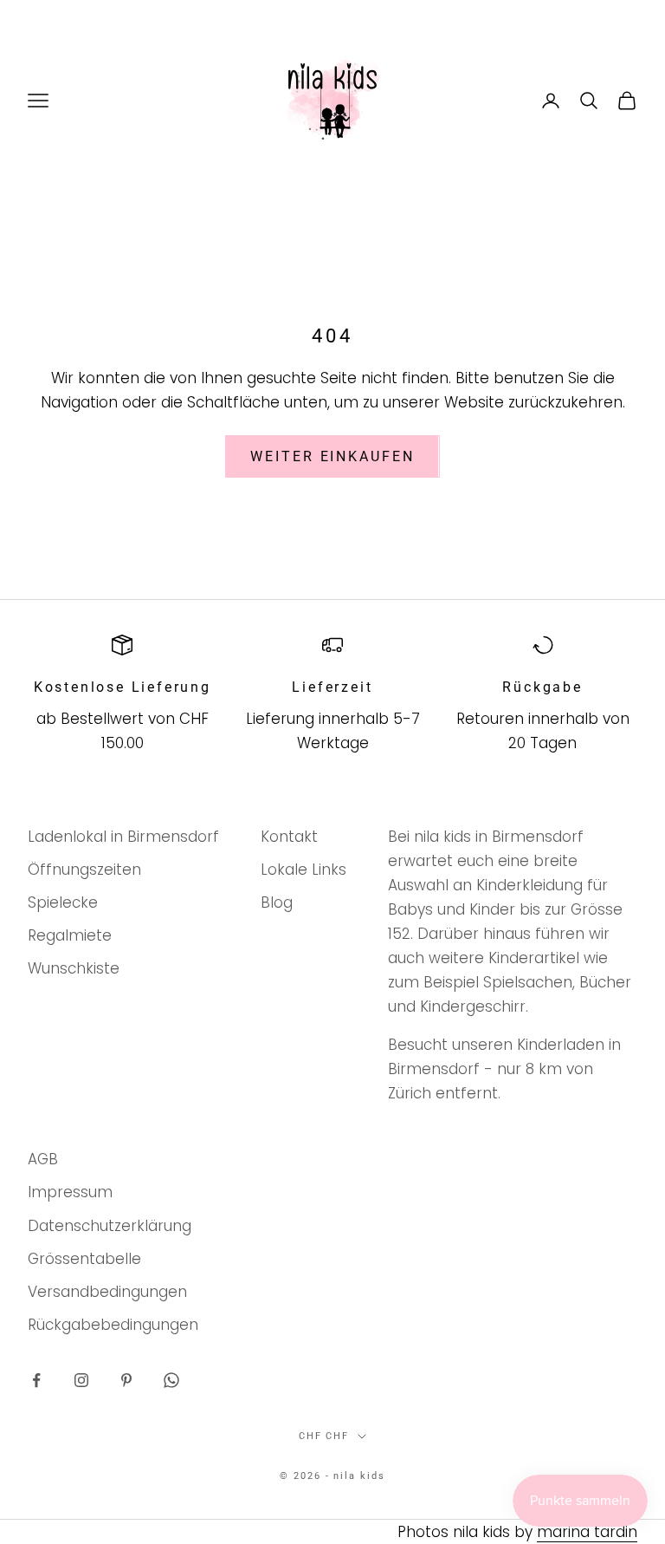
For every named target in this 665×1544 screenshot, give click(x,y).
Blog (277, 902)
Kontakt (289, 836)
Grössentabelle (84, 1258)
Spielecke (63, 902)
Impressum (70, 1192)
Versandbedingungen (107, 1291)
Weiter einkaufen (332, 456)
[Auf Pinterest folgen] (126, 1380)
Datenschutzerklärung (109, 1225)
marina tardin (587, 1531)
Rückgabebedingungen (113, 1324)
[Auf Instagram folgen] (81, 1380)
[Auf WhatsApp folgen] (171, 1380)
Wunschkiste (73, 968)
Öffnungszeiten (84, 869)
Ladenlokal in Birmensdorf (123, 836)
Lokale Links (303, 869)
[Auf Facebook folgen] (36, 1380)
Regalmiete (70, 935)
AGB (43, 1159)
